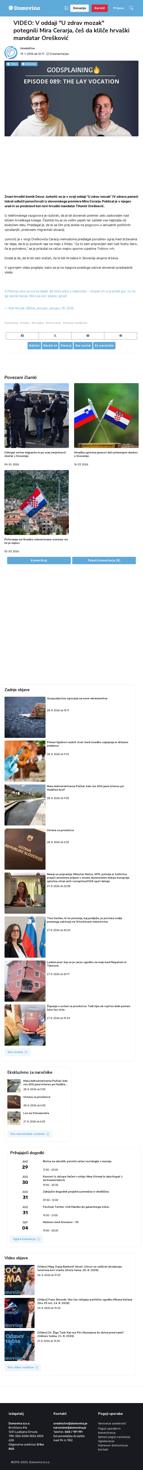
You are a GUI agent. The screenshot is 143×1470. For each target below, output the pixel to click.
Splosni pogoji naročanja (114, 1437)
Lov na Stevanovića (36, 1113)
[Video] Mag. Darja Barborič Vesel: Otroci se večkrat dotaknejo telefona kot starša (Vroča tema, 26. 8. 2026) (79, 1268)
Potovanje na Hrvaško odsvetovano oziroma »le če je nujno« (36, 541)
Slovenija (31, 63)
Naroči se (50, 345)
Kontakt (103, 1449)
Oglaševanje (106, 1441)
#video (24, 323)
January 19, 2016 (61, 308)
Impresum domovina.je (113, 1445)
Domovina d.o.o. (19, 1423)
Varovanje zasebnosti (112, 1423)
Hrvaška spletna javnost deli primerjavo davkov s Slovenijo (106, 454)
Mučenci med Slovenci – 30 (61, 1222)
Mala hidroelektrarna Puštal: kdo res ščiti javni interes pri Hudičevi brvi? (85, 788)
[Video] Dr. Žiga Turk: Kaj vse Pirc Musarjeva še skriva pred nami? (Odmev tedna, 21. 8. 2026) (80, 1334)
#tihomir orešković (75, 323)
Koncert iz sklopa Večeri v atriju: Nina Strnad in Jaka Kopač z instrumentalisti (83, 1178)
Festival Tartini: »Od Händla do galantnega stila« (76, 1207)
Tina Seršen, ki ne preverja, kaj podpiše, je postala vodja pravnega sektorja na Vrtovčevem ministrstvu (84, 920)
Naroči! (100, 8)
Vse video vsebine (20, 1367)
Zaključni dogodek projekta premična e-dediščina (76, 1192)
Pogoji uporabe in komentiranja (109, 1430)
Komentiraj (39, 560)
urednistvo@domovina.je (70, 1423)
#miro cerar (53, 323)
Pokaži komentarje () (104, 560)
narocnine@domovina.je (69, 1427)
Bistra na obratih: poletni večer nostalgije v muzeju (77, 1161)
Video (14, 63)
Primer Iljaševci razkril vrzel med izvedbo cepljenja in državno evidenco (87, 744)
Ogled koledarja (24, 1239)
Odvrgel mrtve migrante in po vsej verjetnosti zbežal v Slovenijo (35, 454)
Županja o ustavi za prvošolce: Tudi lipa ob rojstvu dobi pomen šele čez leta (88, 1008)
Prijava (119, 8)
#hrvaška (37, 323)
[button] (132, 8)
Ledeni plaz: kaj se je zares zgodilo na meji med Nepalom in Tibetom (86, 964)
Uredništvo (27, 48)
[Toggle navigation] (66, 8)
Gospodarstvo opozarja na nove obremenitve (77, 698)
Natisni (34, 345)
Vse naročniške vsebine (27, 1134)
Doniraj (66, 345)
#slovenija (11, 323)
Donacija (79, 8)
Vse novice (83, 345)
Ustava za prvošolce (60, 830)
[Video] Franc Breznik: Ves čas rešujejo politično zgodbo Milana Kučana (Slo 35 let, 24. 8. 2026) (84, 1301)
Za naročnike (104, 345)
